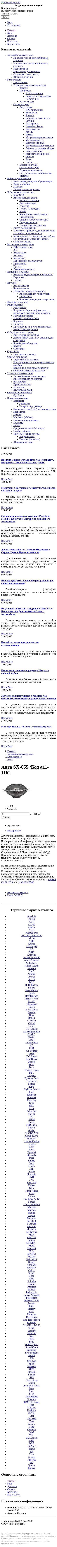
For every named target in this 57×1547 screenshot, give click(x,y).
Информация (14, 830)
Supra (31, 1388)
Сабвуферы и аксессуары (20, 332)
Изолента (24, 206)
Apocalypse (31, 946)
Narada (31, 1262)
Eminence (31, 1097)
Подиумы (18, 422)
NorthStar (31, 1265)
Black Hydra (31, 998)
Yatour (31, 1448)
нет (31, 1462)
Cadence (31, 1020)
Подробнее (7, 479)
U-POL (31, 1413)
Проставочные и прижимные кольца (32, 326)
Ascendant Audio (31, 957)
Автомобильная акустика (20, 55)
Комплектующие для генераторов (36, 299)
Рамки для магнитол (24, 269)
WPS (31, 1443)
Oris (31, 1278)
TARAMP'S (32, 1396)
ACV (31, 921)
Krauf (31, 1193)
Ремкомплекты (15, 304)
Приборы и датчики (17, 302)
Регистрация (13, 25)
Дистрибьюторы (27, 203)
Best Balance (31, 996)
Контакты (12, 41)
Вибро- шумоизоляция (19, 178)
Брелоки (30, 115)
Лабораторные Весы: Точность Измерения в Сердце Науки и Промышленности (25, 551)
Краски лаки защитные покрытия (30, 368)
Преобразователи (22, 384)
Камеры (23, 88)
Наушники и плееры (18, 271)
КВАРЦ (32, 1459)
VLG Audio (31, 1437)
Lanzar (31, 1196)
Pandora (32, 1284)
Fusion (31, 1127)
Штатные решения (23, 77)
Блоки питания (21, 288)
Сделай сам (13, 351)
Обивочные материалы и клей (29, 370)
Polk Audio (31, 1292)
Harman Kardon (31, 1141)
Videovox (31, 1429)
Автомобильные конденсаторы (29, 376)
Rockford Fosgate (31, 1319)
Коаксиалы (19, 411)
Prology (31, 1308)
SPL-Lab (31, 1361)
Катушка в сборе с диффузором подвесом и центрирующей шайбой (31, 311)
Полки (16, 425)
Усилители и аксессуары (20, 373)
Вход (9, 22)
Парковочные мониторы (38, 96)
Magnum (31, 1218)
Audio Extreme (31, 960)
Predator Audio (31, 1300)
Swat (31, 1394)
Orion (31, 1276)
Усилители (18, 387)
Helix (31, 1147)
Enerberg (31, 1100)
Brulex (31, 1018)
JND (31, 1177)
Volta (31, 1440)
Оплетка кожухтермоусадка (33, 219)
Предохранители (28, 222)
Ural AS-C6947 (14, 895)
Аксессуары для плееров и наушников (33, 274)
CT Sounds (31, 1050)
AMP (31, 941)
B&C (31, 982)
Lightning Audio (32, 1199)
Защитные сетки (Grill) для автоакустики (34, 409)
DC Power (31, 1056)
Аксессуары (25, 107)
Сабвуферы (19, 348)
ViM (31, 1432)
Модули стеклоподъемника (40, 145)
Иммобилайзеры (34, 126)
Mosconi (31, 1248)
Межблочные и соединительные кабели (34, 236)
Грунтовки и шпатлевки (25, 359)
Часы (28, 159)
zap (31, 1451)
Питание (11, 282)
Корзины (18, 321)
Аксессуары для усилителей (28, 379)
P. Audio (32, 1281)
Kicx (31, 1188)
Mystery (32, 1256)
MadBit (31, 1212)
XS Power (32, 1446)
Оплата (11, 38)
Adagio (31, 924)
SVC (31, 1391)
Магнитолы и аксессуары (20, 244)
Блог (9, 33)
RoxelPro (31, 1322)
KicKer (31, 1185)
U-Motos (31, 1410)
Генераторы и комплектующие (29, 291)
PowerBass (31, 1297)
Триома (31, 1468)
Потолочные (32, 99)
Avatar (31, 976)
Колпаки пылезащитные (26, 318)
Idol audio (31, 1155)
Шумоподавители (22, 390)
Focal (31, 1122)
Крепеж (17, 346)
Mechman (31, 1229)
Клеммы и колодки (29, 208)
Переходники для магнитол (27, 261)
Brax (31, 1015)
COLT (31, 1039)
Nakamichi (31, 1259)
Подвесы (18, 324)
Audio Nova (32, 963)
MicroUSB (18, 195)
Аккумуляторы (21, 285)
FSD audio (31, 1125)
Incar (31, 1158)
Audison (32, 968)
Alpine (31, 938)
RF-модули (31, 112)
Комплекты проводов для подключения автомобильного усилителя (33, 232)
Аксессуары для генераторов (34, 293)
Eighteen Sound (31, 1089)
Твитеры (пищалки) (29, 439)
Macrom (32, 1210)
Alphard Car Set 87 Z (17, 892)
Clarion (31, 1037)
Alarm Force (32, 932)
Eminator (31, 1094)
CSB (31, 1048)
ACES (31, 919)
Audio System (31, 965)
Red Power (31, 1317)
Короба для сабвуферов (25, 343)
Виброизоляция (21, 184)
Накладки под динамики (26, 420)
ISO (15, 250)
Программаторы (34, 151)
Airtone (31, 927)
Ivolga (32, 1166)
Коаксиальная (20, 68)
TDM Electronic (32, 1402)
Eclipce (31, 1083)
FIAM (32, 1119)
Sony (31, 1341)
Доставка (12, 35)
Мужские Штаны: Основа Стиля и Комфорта (26, 726)
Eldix (31, 1092)
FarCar (31, 1114)
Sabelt (32, 1328)
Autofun (32, 974)
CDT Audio (31, 1029)
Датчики (30, 121)
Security (32, 1330)
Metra (31, 1234)
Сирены (30, 156)
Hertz (31, 1149)
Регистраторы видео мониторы (29, 85)
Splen (31, 1363)
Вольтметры (19, 381)
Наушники (18, 277)
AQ (31, 949)
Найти (5, 17)
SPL (31, 1358)
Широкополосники (23, 442)
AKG (31, 930)
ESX (31, 1105)
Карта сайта (13, 44)
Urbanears (31, 1418)
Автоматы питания (29, 200)
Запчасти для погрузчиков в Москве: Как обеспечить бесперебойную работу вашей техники (28, 697)
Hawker (31, 1144)
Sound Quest (31, 1347)
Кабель (29, 132)
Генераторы (25, 296)
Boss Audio (31, 1009)
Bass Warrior (31, 990)
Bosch (32, 1007)
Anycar (31, 943)
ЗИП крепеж (32, 123)
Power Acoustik (31, 1295)
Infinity (31, 1160)
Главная (11, 30)
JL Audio (31, 1174)
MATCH (31, 1223)
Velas (31, 1421)
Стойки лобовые (22, 431)
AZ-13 (31, 979)
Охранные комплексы (30, 170)
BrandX (31, 1012)
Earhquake (31, 1081)
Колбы (22, 211)
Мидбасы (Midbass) (23, 417)
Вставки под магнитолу (38, 118)
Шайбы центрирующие (25, 329)
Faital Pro (31, 1111)
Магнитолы (19, 258)
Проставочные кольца (24, 354)
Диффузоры (19, 307)
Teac (31, 1405)
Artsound (31, 954)
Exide (31, 1108)
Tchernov (31, 1399)
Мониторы (25, 90)
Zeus (31, 1454)
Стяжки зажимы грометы (32, 225)
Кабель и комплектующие (20, 192)
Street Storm (32, 1380)
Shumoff (31, 1333)
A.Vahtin (31, 916)
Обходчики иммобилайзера (40, 148)
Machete (32, 1207)
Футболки (18, 395)
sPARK (31, 1355)
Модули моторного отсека (39, 137)
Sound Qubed (31, 1344)
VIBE (32, 1426)
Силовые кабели (22, 241)
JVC (31, 1179)
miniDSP (31, 1237)
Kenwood (31, 1182)
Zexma (31, 1457)
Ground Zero (31, 1136)
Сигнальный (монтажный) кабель (30, 239)
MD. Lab (31, 1226)
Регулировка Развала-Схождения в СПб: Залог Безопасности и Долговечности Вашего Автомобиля (27, 611)
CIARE (31, 1034)
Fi (32, 1116)
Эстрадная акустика (17, 398)
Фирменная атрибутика (19, 392)
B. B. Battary (31, 985)
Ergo (31, 1103)
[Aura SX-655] (16, 800)
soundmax (31, 1350)
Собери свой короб (17, 357)
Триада (31, 1465)
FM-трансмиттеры (22, 247)
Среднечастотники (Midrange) (28, 428)
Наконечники (26, 217)
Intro (31, 1163)
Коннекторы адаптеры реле (33, 214)
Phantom (31, 1287)
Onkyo (31, 1270)
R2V (31, 1311)
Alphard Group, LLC (31, 935)
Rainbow (31, 1314)
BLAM (31, 1001)
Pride (31, 1306)
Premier (31, 1303)
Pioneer (31, 1289)
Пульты (17, 266)
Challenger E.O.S (31, 1031)
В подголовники (34, 93)
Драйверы (18, 400)
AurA (10, 759)
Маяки (29, 134)
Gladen (31, 1130)
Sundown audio (31, 1385)
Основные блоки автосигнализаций (29, 166)
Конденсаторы (27, 436)
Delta (31, 1067)
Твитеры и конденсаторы (26, 433)
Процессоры (19, 263)
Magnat (31, 1215)
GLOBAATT (31, 1133)
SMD (31, 1339)
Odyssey (31, 1267)
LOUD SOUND (31, 1204)
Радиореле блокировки (37, 153)
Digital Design (32, 1070)
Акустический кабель (24, 228)
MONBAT (31, 1243)
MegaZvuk (31, 1232)
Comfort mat (32, 1042)
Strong (31, 1383)
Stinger (31, 1374)
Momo (31, 1240)
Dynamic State (31, 1078)
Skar (31, 1336)
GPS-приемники (34, 110)
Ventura (31, 1424)
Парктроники (20, 82)
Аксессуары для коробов (26, 335)
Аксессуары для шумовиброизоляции (32, 181)
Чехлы (29, 162)
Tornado (32, 1407)
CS (31, 1045)
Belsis (32, 993)
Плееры (17, 280)
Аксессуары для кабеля (25, 197)
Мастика (17, 186)
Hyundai (31, 1152)
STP (31, 1377)
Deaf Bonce (31, 1059)
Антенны (18, 255)
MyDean (31, 1254)
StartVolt (31, 1366)
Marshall (31, 1221)
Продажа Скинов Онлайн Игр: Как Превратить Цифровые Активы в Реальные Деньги (27, 461)
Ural (31, 1416)
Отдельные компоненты (25, 74)
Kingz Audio (31, 1190)
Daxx (31, 1053)
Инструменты (33, 129)
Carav (32, 1026)
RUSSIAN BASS (31, 1325)
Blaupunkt (32, 1004)
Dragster (32, 1075)
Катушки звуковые (23, 315)
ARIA (32, 952)
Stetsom (31, 1372)
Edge (31, 1086)
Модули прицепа (34, 140)
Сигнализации (21, 104)
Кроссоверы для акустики (26, 71)
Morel (32, 1245)
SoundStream (31, 1352)
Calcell (31, 1023)
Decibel (31, 1061)
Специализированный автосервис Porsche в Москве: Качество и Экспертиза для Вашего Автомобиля (25, 519)
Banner (31, 987)
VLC (31, 1435)
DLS (31, 1072)
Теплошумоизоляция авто (26, 189)
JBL (31, 1168)
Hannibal (31, 1138)
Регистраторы (26, 101)
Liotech (31, 1201)
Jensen (31, 1171)
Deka (31, 1064)
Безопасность (14, 79)
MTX (31, 1251)
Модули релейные (35, 142)
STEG (31, 1369)
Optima (31, 1273)
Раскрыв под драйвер (30, 406)
